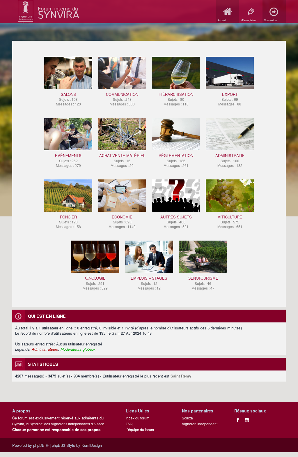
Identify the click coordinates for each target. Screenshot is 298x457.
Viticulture (229, 221)
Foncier (68, 221)
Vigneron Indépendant (199, 423)
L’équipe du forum (140, 429)
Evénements (68, 160)
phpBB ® (41, 445)
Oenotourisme (203, 282)
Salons (68, 98)
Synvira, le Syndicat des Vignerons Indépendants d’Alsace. (58, 423)
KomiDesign (91, 445)
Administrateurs (45, 349)
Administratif (229, 160)
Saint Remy (181, 376)
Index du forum (137, 417)
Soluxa (187, 417)
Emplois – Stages (149, 282)
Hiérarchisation (176, 98)
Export (229, 98)
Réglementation (176, 160)
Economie (122, 221)
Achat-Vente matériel (122, 160)
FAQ (129, 423)
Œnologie (95, 282)
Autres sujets (176, 221)
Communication (122, 98)
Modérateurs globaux (78, 349)
